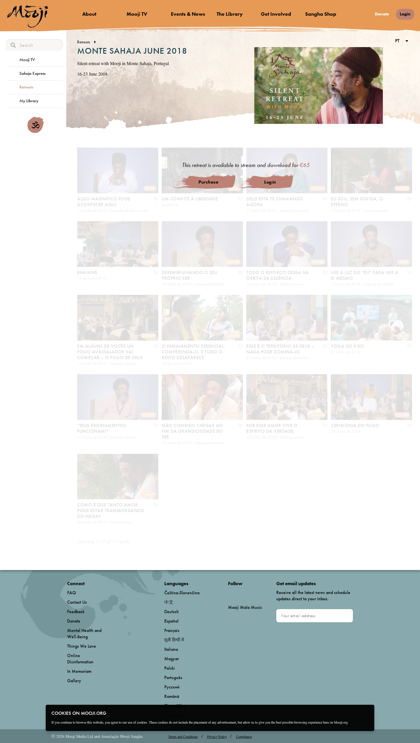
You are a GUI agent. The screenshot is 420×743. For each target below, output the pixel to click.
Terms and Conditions (183, 736)
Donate (382, 14)
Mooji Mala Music (245, 607)
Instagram (252, 593)
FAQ (71, 593)
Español (171, 621)
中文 (168, 602)
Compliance (244, 736)
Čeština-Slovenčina (181, 593)
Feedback (76, 612)
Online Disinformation (80, 659)
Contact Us (77, 602)
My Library (28, 101)
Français (171, 630)
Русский (171, 687)
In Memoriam (79, 671)
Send (346, 616)
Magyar (171, 659)
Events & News (188, 14)
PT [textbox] (397, 40)
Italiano (171, 649)
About (89, 14)
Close (366, 712)
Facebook (229, 593)
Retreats (26, 87)
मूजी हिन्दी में (174, 640)
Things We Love (81, 646)
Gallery (74, 681)
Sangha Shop (320, 14)
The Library (230, 14)
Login (405, 14)
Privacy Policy (217, 736)
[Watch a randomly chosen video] (35, 131)
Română (171, 696)
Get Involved (276, 14)
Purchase (208, 182)
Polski (169, 668)
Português (173, 677)
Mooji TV (137, 14)
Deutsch (171, 612)
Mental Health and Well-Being (84, 633)
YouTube (240, 593)
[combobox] (400, 41)
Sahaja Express (32, 73)
